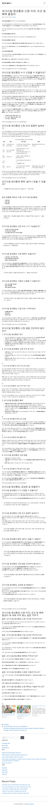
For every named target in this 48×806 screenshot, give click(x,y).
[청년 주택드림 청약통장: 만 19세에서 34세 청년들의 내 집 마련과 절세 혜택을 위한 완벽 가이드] (24, 709)
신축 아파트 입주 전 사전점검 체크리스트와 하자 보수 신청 (16, 784)
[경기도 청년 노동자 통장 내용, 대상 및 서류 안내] (39, 710)
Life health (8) (5, 747)
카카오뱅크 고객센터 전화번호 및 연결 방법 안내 (15, 730)
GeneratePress (30, 804)
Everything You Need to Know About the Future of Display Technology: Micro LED (24, 728)
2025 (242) (4, 770)
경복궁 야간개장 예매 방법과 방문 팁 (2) (11, 752)
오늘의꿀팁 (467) (6, 743)
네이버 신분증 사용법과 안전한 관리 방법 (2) (12, 757)
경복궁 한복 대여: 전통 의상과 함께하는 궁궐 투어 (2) (14, 754)
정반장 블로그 (7, 3)
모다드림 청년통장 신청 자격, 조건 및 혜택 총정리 (15, 726)
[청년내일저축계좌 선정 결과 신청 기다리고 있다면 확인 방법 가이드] (9, 709)
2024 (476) (5, 772)
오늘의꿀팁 (6, 724)
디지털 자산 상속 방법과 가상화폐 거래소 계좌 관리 (14, 791)
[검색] (22, 737)
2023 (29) (4, 774)
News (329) (5, 745)
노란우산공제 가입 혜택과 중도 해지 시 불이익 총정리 (14, 789)
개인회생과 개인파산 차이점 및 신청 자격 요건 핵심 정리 (15, 793)
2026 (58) (4, 767)
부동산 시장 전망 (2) (7, 762)
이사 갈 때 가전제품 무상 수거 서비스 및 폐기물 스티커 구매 (16, 786)
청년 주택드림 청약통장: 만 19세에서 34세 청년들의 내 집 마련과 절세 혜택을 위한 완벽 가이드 (23, 715)
